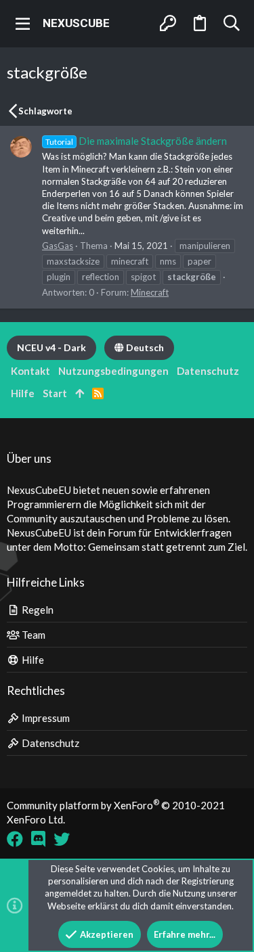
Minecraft (150, 292)
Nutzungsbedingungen (113, 371)
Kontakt (30, 371)
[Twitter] (62, 839)
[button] (23, 24)
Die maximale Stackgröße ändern (136, 141)
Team (32, 635)
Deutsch (144, 347)
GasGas (57, 245)
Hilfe (32, 660)
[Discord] (38, 839)
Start (55, 393)
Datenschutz (49, 743)
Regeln (37, 610)
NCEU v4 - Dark (51, 347)
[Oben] (79, 393)
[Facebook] (15, 839)
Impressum (45, 718)
